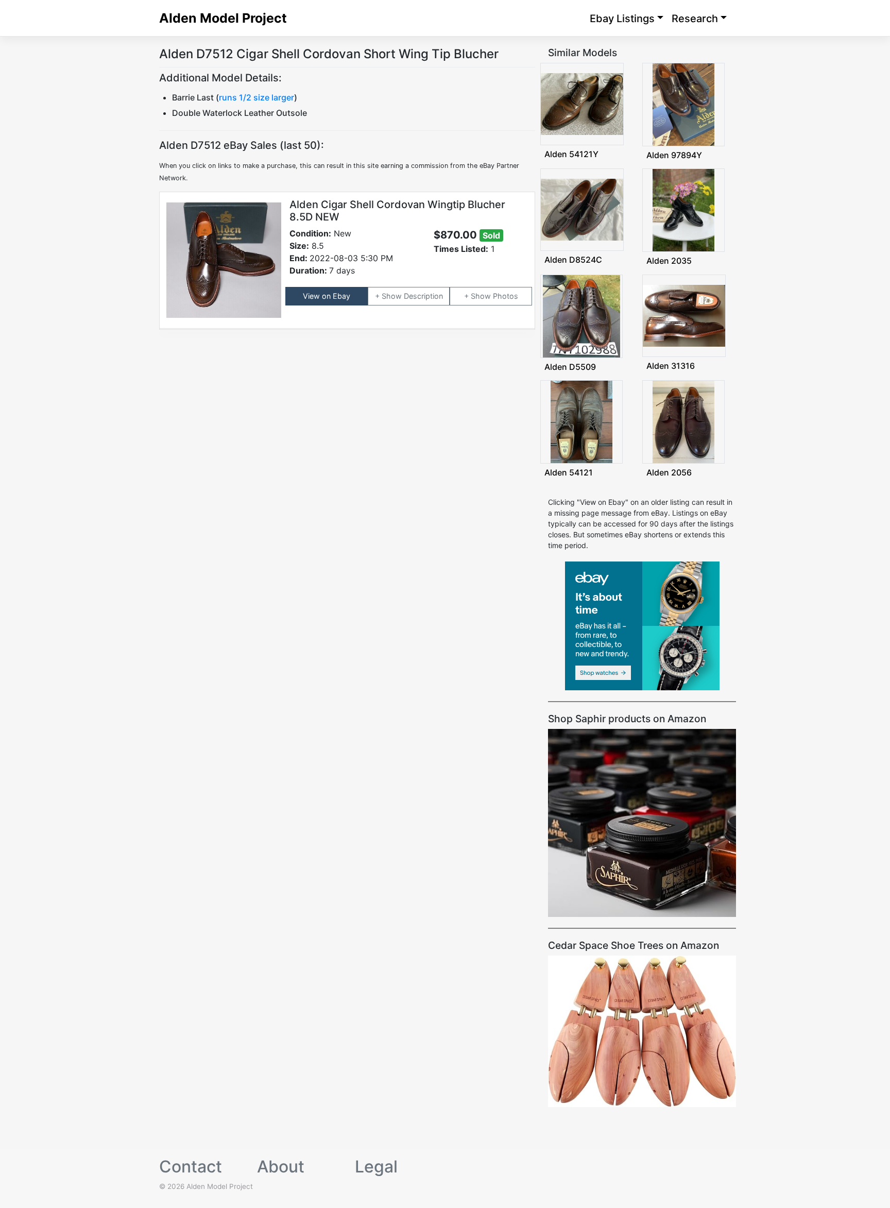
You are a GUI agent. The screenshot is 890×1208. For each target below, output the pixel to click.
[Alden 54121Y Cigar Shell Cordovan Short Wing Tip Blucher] (582, 103)
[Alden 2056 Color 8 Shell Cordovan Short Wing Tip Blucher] (683, 421)
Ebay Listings (622, 18)
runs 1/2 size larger (256, 97)
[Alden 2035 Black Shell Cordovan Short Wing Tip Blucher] (683, 209)
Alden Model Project (223, 18)
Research (695, 18)
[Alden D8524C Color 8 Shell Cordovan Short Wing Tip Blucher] (582, 209)
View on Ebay (326, 296)
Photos (505, 296)
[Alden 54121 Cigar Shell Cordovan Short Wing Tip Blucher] (581, 421)
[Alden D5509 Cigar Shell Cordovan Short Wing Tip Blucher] (581, 315)
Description (423, 296)
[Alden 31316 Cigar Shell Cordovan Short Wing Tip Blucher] (684, 314)
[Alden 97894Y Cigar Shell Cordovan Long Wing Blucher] (683, 103)
